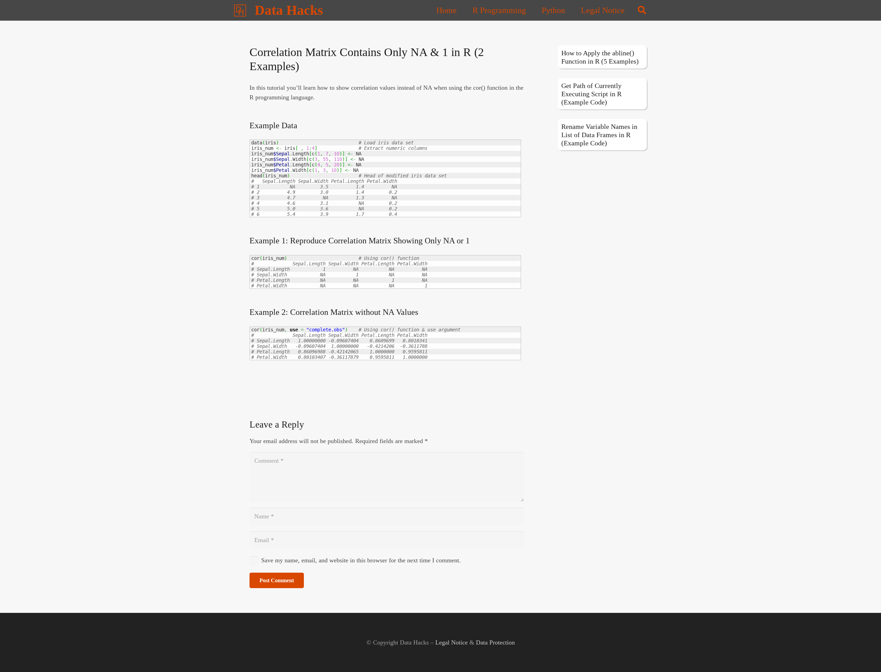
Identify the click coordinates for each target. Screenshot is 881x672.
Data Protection (495, 642)
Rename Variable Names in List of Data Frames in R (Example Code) (599, 135)
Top (865, 656)
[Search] (642, 10)
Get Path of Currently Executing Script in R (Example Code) (591, 94)
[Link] (240, 10)
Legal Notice (451, 642)
